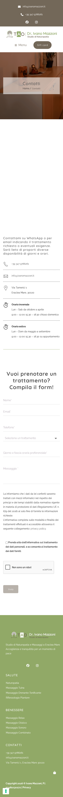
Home (26, 88)
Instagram (36, 22)
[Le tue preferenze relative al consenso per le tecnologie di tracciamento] (6, 791)
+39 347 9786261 (20, 263)
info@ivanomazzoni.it (23, 275)
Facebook (27, 22)
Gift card (42, 45)
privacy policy (38, 528)
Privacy (27, 787)
